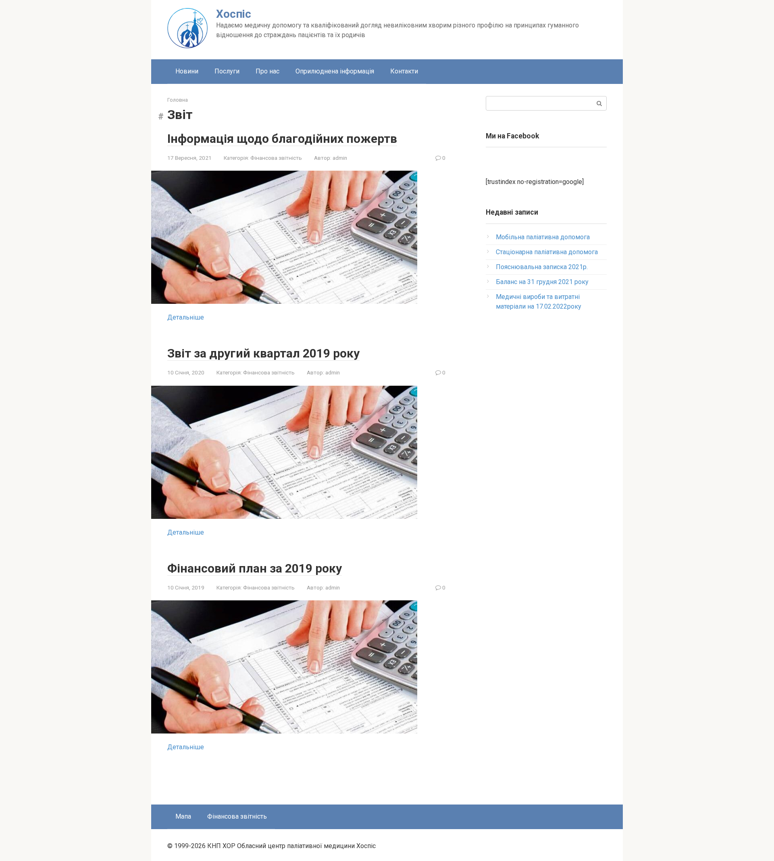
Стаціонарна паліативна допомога (547, 252)
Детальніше (185, 317)
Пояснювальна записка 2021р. (542, 267)
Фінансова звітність (276, 158)
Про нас (267, 71)
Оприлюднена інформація (334, 71)
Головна (177, 100)
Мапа (183, 816)
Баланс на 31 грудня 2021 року (542, 282)
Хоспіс (233, 14)
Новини (186, 71)
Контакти (404, 71)
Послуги (226, 71)
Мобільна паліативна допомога (543, 237)
